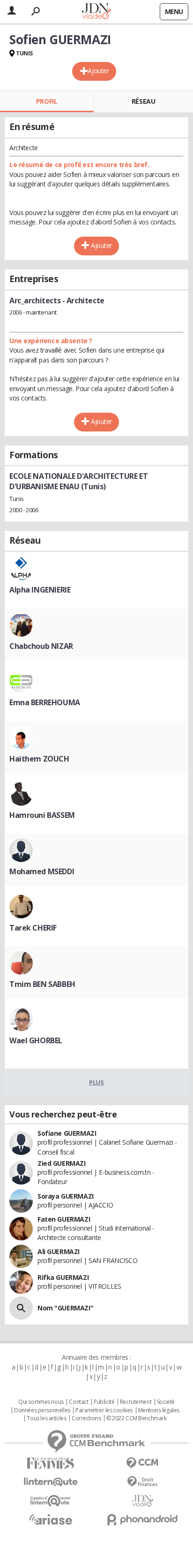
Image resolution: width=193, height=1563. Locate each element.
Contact (78, 1402)
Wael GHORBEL (35, 1040)
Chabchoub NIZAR (41, 646)
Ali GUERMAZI (58, 1251)
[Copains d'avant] (50, 1501)
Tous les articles (46, 1418)
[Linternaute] (50, 1482)
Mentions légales (158, 1410)
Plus (96, 1082)
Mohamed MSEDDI (41, 871)
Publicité (104, 1402)
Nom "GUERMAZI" (65, 1307)
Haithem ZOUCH (39, 759)
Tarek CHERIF (33, 928)
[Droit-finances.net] (142, 1482)
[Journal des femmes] (50, 1463)
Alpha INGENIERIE (39, 590)
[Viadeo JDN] (142, 1501)
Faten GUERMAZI (63, 1219)
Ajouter (98, 70)
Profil (46, 101)
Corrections (86, 1418)
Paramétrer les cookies (104, 1410)
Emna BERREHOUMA (44, 702)
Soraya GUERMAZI (65, 1196)
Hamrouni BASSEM (42, 815)
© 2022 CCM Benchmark (136, 1418)
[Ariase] (50, 1519)
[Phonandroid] (142, 1519)
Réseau (143, 101)
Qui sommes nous (41, 1402)
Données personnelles (42, 1410)
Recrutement (135, 1402)
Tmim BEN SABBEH (42, 984)
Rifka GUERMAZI (63, 1277)
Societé (166, 1402)
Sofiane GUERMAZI (66, 1133)
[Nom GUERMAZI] (21, 1308)
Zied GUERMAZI (61, 1163)
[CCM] (142, 1463)
